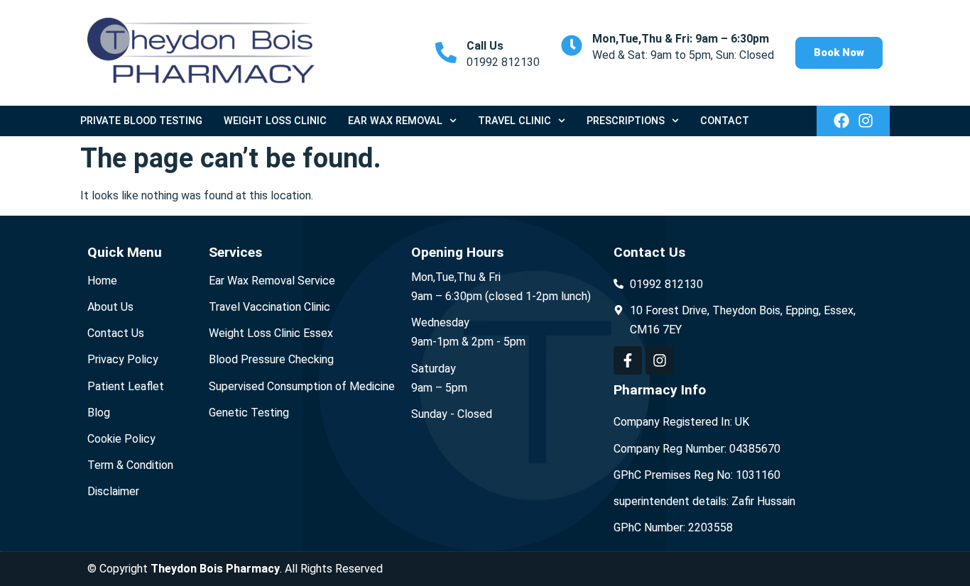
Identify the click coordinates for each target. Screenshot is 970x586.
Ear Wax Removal (395, 121)
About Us (110, 307)
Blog (98, 412)
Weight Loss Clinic (275, 121)
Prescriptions (626, 121)
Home (102, 280)
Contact (724, 121)
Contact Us (115, 333)
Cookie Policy (121, 439)
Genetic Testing (249, 412)
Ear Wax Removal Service (272, 280)
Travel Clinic (514, 121)
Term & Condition (130, 465)
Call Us (485, 45)
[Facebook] (841, 120)
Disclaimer (113, 491)
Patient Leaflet (125, 386)
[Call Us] (446, 52)
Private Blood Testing (141, 121)
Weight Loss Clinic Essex (271, 333)
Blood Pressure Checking (271, 359)
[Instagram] (865, 120)
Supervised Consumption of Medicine (302, 386)
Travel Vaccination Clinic (269, 307)
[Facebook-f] (628, 360)
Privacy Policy (122, 359)
